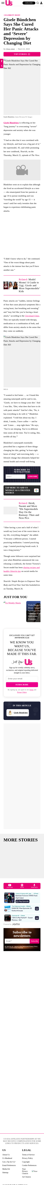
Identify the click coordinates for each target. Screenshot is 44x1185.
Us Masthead (7, 1158)
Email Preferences (9, 1165)
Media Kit (6, 1169)
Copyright (26, 1162)
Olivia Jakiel (10, 49)
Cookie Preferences (29, 1165)
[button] (37, 2)
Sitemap (5, 1173)
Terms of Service (28, 1155)
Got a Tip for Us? (8, 1162)
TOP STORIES (20, 54)
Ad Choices (26, 1177)
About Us (6, 1155)
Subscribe (29, 3)
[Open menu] (2, 3)
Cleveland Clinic (32, 316)
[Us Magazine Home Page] (8, 3)
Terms (31, 690)
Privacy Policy (22, 692)
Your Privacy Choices (25, 1171)
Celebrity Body (12, 15)
